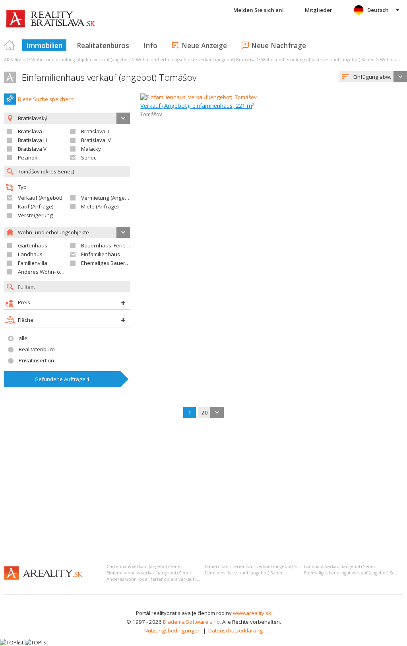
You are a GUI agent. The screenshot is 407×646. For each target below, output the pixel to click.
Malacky (91, 148)
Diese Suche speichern (46, 99)
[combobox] (373, 76)
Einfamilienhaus (100, 254)
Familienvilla (32, 263)
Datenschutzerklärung (235, 630)
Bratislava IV (96, 140)
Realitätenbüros (103, 45)
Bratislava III (32, 140)
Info (150, 45)
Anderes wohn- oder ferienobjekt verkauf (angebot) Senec (168, 579)
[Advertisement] (203, 485)
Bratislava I (31, 131)
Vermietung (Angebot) (107, 197)
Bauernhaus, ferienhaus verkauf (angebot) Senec (256, 566)
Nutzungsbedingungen (172, 630)
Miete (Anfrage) (100, 206)
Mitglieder (318, 10)
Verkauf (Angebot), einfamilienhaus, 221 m (197, 105)
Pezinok (27, 157)
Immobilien (44, 45)
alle (23, 338)
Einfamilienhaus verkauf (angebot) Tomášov (109, 77)
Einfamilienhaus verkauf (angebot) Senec (149, 573)
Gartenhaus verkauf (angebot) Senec (145, 566)
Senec (88, 157)
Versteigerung (35, 215)
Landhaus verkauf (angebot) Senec (340, 566)
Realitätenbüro (37, 349)
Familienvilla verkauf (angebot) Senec (244, 573)
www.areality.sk (252, 613)
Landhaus (30, 254)
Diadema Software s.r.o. (192, 621)
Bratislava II (95, 131)
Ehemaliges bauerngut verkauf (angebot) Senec (353, 573)
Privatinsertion (36, 360)
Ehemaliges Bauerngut (108, 263)
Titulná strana (10, 45)
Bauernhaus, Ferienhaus (111, 245)
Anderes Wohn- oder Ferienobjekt (59, 271)
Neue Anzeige (204, 45)
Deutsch (378, 10)
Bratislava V (32, 148)
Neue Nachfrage (278, 45)
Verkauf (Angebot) (40, 197)
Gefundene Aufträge (62, 379)
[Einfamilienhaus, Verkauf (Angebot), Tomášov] (198, 97)
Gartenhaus (32, 245)
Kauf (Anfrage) (36, 206)
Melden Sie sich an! (258, 10)
